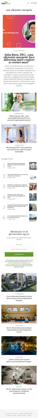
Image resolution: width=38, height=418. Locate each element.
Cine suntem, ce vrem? (11, 413)
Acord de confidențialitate (25, 413)
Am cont (19, 244)
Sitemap (19, 415)
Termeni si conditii (11, 415)
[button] (32, 3)
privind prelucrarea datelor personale (18, 263)
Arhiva (24, 415)
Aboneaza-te (19, 254)
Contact (29, 415)
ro (28, 3)
